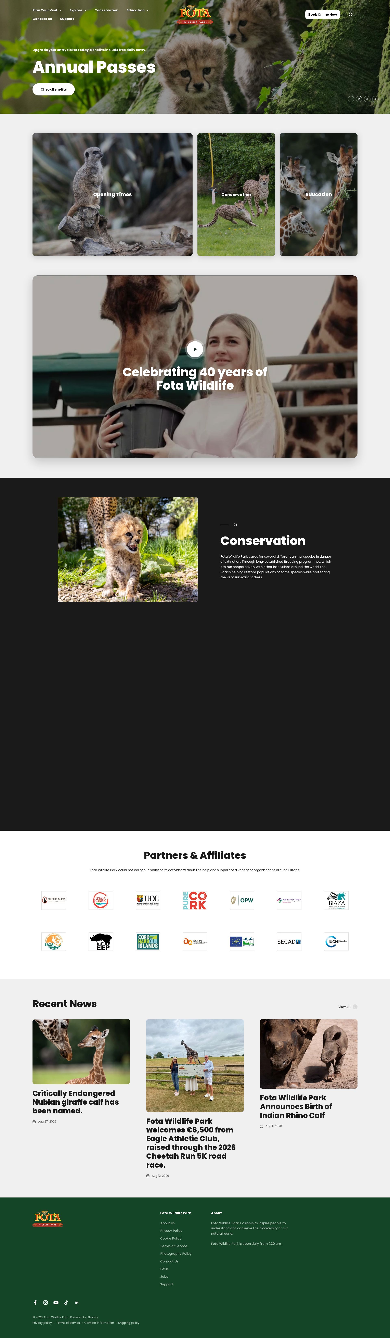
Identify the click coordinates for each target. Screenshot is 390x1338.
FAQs (164, 1269)
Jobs (164, 1276)
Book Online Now (322, 14)
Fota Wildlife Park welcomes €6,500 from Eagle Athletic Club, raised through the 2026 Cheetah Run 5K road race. (191, 1143)
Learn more (50, 85)
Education (136, 10)
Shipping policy (128, 1323)
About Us (167, 1223)
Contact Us (169, 1261)
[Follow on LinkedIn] (76, 1302)
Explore (76, 10)
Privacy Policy (171, 1230)
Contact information (99, 1323)
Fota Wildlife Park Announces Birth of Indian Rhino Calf (296, 1107)
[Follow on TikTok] (66, 1302)
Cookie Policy (170, 1238)
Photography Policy (176, 1253)
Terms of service (68, 1323)
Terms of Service (173, 1246)
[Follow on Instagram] (45, 1302)
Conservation (106, 10)
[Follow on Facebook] (35, 1302)
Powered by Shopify (84, 1317)
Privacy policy (42, 1323)
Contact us (42, 18)
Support (67, 18)
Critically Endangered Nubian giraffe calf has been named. (75, 1102)
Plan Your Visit (44, 10)
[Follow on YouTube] (56, 1302)
